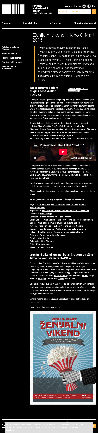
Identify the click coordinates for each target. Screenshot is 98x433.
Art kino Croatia (45, 247)
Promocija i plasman (11, 58)
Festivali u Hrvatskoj (12, 62)
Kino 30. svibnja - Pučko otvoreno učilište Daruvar (63, 229)
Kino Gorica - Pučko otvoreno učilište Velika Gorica (68, 220)
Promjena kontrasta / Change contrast (89, 6)
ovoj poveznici (86, 183)
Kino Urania (43, 238)
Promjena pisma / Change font (94, 6)
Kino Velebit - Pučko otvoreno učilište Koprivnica (65, 210)
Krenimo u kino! (9, 53)
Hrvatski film (30, 23)
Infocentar (56, 23)
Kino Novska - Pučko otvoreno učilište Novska (61, 226)
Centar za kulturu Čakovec (52, 235)
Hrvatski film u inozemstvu (9, 67)
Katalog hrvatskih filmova (10, 48)
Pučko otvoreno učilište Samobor (56, 217)
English (77, 6)
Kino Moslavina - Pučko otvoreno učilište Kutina (60, 232)
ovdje (84, 186)
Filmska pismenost (85, 23)
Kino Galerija (46, 213)
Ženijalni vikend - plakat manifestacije (78, 90)
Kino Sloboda (47, 241)
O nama (6, 23)
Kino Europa (44, 204)
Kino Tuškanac (58, 204)
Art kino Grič (72, 204)
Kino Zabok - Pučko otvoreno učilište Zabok (59, 223)
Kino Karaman (43, 244)
